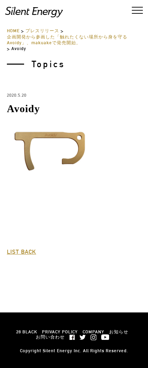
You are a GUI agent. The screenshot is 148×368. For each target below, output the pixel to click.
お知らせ (118, 331)
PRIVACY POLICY (60, 331)
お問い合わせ (50, 337)
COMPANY (93, 331)
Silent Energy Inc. (62, 350)
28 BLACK (26, 331)
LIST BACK (21, 252)
